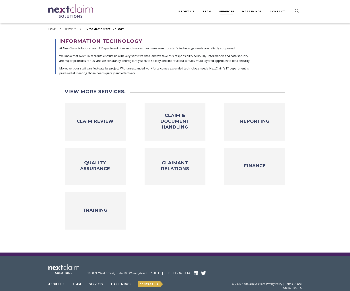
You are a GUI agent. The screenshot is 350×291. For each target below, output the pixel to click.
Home (52, 29)
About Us (186, 11)
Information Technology (104, 29)
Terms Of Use (293, 284)
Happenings (252, 11)
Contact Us (149, 284)
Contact (277, 11)
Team (207, 11)
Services (226, 11)
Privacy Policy (274, 284)
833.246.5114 (180, 273)
